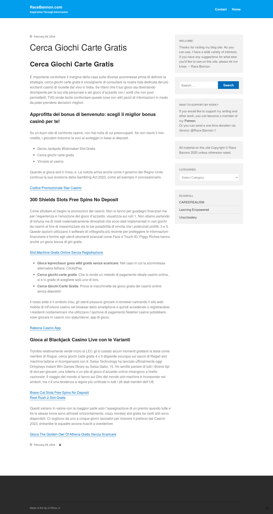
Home (236, 9)
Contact (221, 9)
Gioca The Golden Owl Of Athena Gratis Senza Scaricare (73, 434)
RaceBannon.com (46, 7)
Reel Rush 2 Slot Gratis (47, 397)
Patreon (189, 120)
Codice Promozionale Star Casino (55, 187)
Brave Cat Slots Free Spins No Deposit (59, 392)
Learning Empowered (194, 209)
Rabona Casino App (45, 327)
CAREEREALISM (191, 202)
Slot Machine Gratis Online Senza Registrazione (66, 252)
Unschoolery (188, 217)
